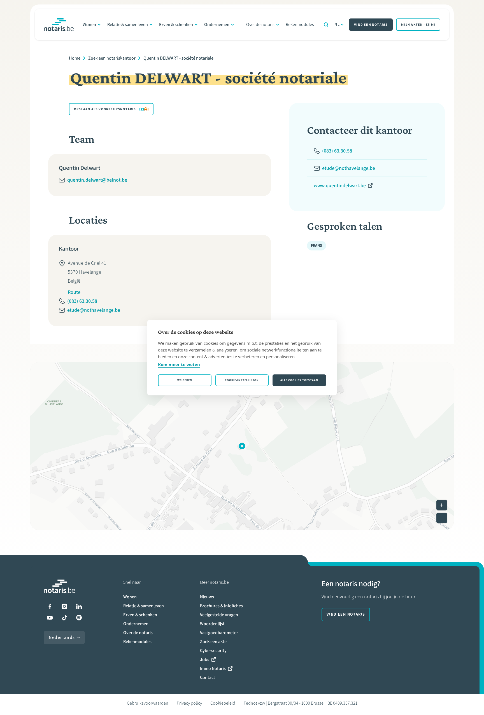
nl (337, 24)
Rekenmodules (300, 24)
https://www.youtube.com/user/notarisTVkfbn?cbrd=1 (49, 617)
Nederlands (62, 637)
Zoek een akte (213, 641)
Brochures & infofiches (221, 605)
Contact (207, 677)
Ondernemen (216, 24)
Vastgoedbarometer (219, 632)
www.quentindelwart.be (340, 185)
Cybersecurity (213, 650)
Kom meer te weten (179, 364)
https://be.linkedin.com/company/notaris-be (79, 606)
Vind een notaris (371, 25)
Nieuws (207, 596)
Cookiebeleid (222, 703)
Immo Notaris (213, 668)
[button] (242, 446)
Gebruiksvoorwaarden (147, 703)
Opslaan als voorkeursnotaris (105, 109)
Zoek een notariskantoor (112, 58)
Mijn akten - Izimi (418, 25)
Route (74, 292)
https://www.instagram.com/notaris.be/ (64, 606)
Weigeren (184, 380)
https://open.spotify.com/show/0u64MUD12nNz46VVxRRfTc (79, 617)
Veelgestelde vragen (219, 614)
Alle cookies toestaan (299, 380)
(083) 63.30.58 (82, 301)
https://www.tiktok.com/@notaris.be (64, 617)
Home (74, 58)
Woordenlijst (212, 623)
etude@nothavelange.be (93, 310)
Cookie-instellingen (242, 380)
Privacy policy (189, 703)
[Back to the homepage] (59, 24)
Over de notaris (260, 24)
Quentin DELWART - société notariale (178, 58)
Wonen (89, 24)
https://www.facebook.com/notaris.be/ (49, 606)
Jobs (204, 659)
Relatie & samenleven (127, 24)
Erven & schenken (176, 24)
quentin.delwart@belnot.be (97, 180)
